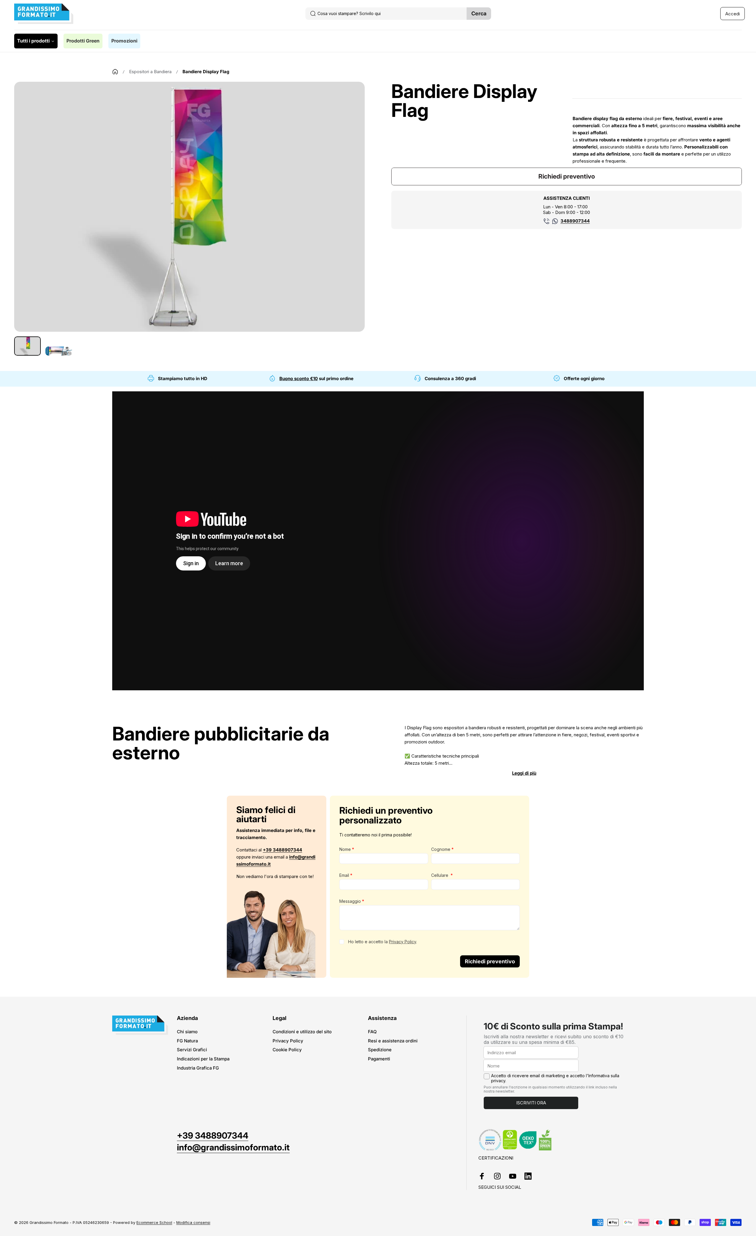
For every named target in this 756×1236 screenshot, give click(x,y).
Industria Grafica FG (198, 1068)
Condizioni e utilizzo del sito (302, 1031)
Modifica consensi (193, 1222)
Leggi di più (524, 773)
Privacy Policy (402, 941)
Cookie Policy (287, 1049)
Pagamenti (379, 1059)
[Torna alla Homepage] (115, 72)
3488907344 (575, 221)
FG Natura (187, 1041)
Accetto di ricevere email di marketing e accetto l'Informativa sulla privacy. (555, 1078)
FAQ (372, 1031)
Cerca (478, 13)
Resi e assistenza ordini (393, 1041)
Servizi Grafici (192, 1049)
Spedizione (380, 1049)
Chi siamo (187, 1031)
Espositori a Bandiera (150, 71)
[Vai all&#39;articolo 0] (27, 345)
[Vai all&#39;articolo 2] (58, 350)
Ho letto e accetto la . (382, 941)
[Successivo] (349, 221)
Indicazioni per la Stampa (203, 1059)
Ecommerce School (154, 1222)
